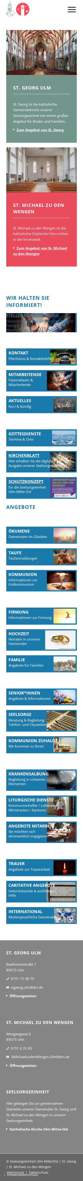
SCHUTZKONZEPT (26, 481)
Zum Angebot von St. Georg (40, 130)
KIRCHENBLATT (24, 455)
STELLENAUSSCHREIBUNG (32, 315)
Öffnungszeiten (23, 996)
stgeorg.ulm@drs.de (27, 987)
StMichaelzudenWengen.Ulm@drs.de (40, 1056)
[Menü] (72, 9)
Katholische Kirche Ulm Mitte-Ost (39, 1129)
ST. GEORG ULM (32, 88)
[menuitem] (72, 9)
